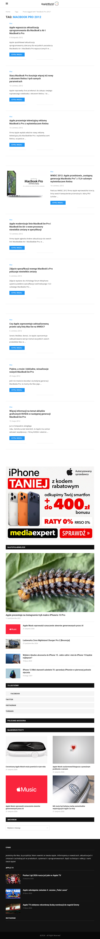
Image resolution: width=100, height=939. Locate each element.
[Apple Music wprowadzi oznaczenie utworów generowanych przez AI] (13, 629)
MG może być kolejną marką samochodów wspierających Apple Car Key (69, 807)
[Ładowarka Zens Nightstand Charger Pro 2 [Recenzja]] (13, 644)
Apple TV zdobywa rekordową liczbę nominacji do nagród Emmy (51, 905)
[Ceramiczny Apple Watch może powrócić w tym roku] (26, 750)
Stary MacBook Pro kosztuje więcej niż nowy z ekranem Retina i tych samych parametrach (31, 78)
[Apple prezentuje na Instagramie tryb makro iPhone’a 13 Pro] (50, 582)
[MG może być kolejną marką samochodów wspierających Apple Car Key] (73, 789)
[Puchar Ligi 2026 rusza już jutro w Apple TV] (13, 879)
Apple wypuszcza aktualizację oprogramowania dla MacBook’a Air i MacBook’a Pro (27, 30)
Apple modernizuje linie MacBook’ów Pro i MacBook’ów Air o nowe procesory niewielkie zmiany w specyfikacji (30, 226)
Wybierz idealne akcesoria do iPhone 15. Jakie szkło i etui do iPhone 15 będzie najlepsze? (57, 656)
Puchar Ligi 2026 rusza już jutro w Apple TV (42, 875)
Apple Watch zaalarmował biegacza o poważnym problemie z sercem (71, 768)
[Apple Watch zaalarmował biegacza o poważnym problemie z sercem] (73, 750)
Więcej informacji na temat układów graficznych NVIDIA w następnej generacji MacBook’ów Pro (30, 414)
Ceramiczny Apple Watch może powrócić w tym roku (26, 767)
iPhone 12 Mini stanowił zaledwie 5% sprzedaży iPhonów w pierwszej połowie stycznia (57, 671)
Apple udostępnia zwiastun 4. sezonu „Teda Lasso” (45, 890)
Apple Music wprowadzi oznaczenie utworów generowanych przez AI (53, 625)
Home (8, 12)
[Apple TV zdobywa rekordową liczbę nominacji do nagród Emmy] (13, 908)
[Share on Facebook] (29, 59)
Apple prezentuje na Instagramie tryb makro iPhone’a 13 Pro (35, 615)
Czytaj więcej (16, 54)
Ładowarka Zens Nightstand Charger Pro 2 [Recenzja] (46, 640)
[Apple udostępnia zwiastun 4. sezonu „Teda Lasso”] (13, 894)
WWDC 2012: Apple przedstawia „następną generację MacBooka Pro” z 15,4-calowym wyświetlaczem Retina (71, 178)
